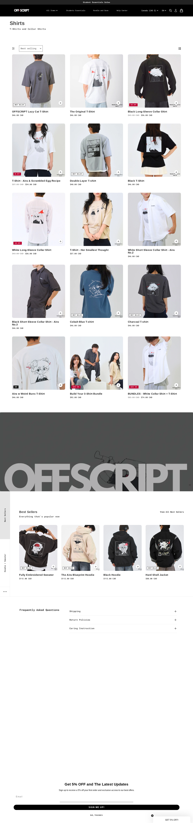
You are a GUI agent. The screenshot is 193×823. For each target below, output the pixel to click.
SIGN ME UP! (96, 421)
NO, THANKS (96, 432)
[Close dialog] (133, 365)
